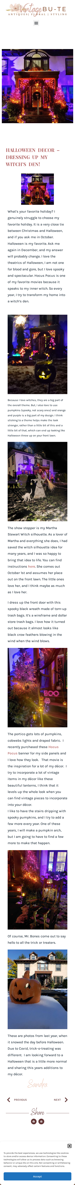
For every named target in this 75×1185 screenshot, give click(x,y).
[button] (69, 1146)
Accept (37, 1176)
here (31, 567)
